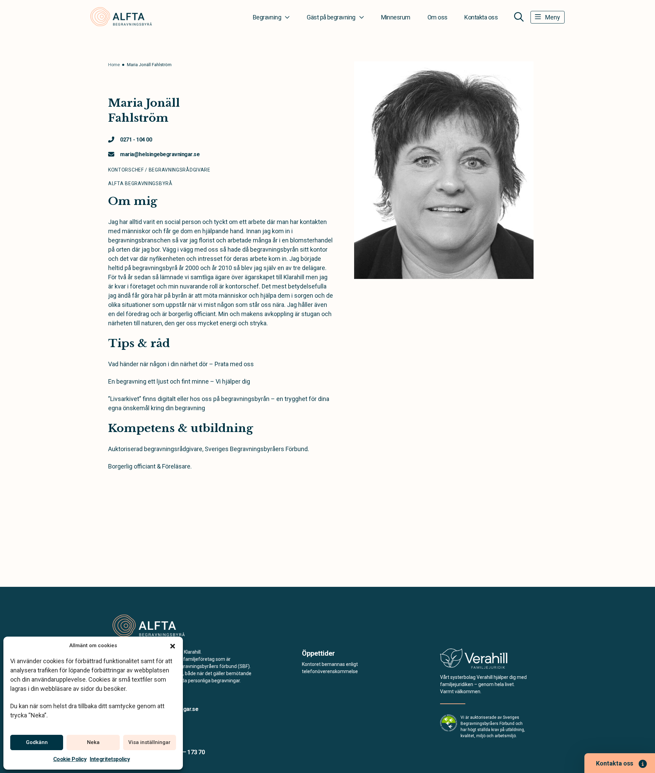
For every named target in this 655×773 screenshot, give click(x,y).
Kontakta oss (481, 17)
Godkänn (37, 742)
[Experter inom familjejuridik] (473, 660)
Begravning (267, 17)
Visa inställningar (149, 742)
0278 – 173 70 (187, 752)
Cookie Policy (70, 759)
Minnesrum (395, 17)
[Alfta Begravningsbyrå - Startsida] (149, 626)
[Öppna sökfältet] (519, 17)
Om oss (437, 17)
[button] (172, 645)
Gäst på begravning (331, 17)
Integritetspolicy (110, 759)
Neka (93, 742)
